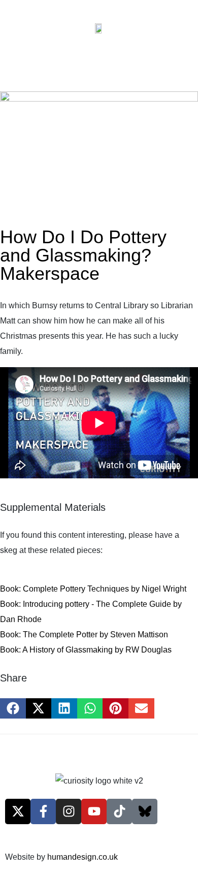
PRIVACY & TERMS (42, 746)
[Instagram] (68, 811)
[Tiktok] (119, 811)
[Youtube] (94, 811)
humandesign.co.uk (82, 857)
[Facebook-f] (43, 811)
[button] (13, 708)
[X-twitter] (17, 811)
